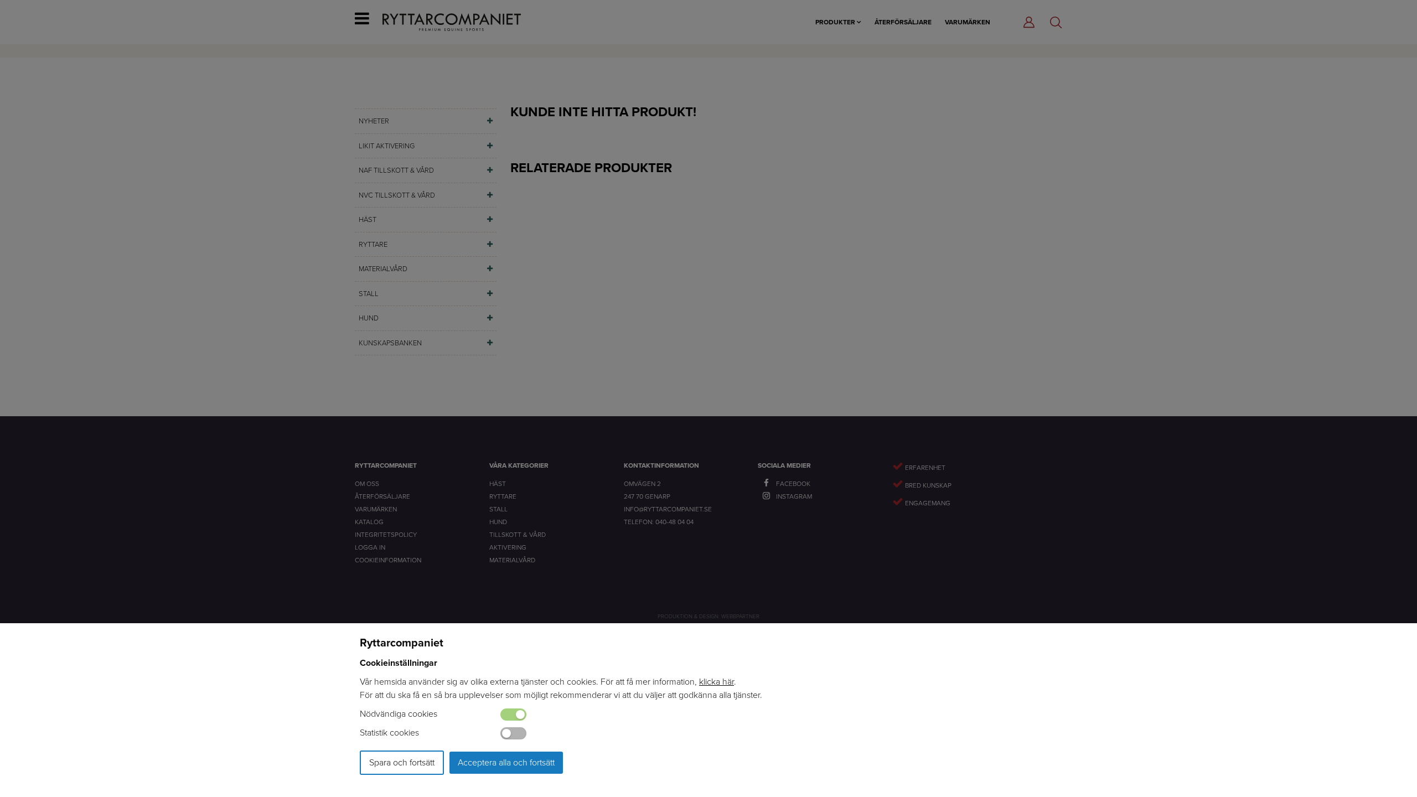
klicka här (716, 681)
